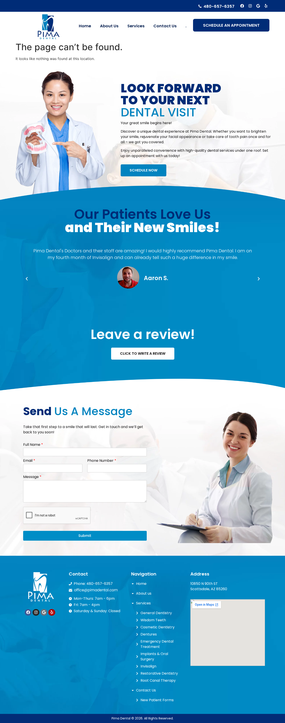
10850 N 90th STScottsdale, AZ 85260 (208, 586)
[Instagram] (250, 5)
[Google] (258, 5)
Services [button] (136, 26)
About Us (109, 26)
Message (32, 477)
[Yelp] (266, 5)
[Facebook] (242, 5)
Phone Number (101, 460)
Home (85, 26)
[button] (26, 279)
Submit (84, 535)
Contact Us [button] (165, 26)
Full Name (33, 444)
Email (29, 460)
